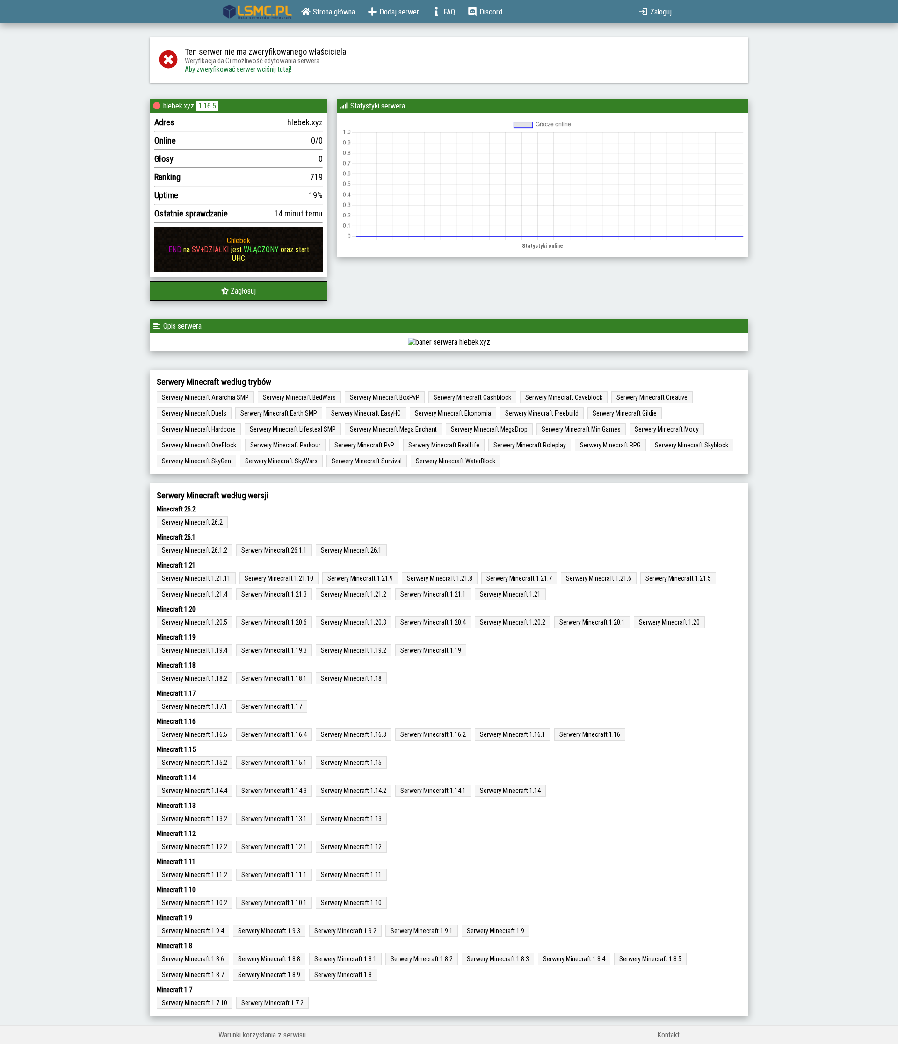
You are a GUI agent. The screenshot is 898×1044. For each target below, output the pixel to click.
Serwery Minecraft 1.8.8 (269, 959)
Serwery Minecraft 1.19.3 (274, 650)
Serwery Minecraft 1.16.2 (433, 734)
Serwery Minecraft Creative (652, 397)
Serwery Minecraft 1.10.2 (194, 903)
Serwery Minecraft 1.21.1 (433, 594)
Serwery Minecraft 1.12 (351, 846)
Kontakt (668, 1034)
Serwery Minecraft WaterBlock (455, 461)
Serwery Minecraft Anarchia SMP (205, 397)
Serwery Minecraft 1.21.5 (678, 578)
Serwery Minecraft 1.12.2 (194, 846)
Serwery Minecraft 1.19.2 (353, 650)
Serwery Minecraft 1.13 (351, 818)
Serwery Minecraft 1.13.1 (274, 818)
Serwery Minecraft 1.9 (495, 931)
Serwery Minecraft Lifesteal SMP (293, 429)
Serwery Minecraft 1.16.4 (274, 734)
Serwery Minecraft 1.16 (589, 734)
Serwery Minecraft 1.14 (510, 790)
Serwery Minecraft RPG (610, 445)
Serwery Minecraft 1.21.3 (274, 594)
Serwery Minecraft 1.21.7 (519, 578)
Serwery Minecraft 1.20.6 (274, 622)
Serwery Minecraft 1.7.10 (194, 1003)
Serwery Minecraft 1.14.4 (194, 790)
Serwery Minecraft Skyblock (691, 445)
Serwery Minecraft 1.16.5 (194, 734)
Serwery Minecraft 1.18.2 (194, 678)
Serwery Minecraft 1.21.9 (360, 578)
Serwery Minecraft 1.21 (510, 594)
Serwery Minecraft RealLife (443, 445)
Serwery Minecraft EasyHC (366, 413)
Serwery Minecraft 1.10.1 (274, 903)
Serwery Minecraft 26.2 (192, 522)
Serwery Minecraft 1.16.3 (353, 734)
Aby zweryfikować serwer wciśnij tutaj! (238, 69)
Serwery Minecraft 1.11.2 (194, 874)
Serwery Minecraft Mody (667, 429)
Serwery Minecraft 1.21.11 (196, 578)
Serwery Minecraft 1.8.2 (422, 959)
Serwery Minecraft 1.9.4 (193, 931)
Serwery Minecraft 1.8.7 (193, 975)
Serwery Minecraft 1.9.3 (269, 931)
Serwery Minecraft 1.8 (343, 975)
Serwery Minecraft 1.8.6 (193, 959)
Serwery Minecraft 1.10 (351, 903)
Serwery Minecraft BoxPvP (385, 397)
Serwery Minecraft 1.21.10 (279, 578)
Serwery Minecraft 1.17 (271, 706)
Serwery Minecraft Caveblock (563, 397)
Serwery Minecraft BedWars (299, 397)
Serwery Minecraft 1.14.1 (433, 790)
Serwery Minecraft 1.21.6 (598, 578)
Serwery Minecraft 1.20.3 (353, 622)
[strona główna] (257, 11)
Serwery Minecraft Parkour (285, 445)
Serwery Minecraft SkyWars (281, 461)
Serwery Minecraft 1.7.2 (272, 1003)
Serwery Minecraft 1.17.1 (194, 706)
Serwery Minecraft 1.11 (351, 874)
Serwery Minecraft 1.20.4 (433, 622)
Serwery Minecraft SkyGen (196, 461)
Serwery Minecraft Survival (367, 461)
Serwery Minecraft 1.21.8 (439, 578)
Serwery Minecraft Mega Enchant (393, 429)
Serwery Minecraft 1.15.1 (274, 762)
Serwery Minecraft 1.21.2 (353, 594)
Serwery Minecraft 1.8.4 (574, 959)
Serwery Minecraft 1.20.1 (592, 622)
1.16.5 (207, 105)
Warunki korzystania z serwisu (262, 1034)
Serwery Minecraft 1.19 (430, 650)
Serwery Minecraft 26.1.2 (194, 550)
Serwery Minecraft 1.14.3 (274, 790)
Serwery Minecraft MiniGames (581, 429)
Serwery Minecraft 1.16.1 (512, 734)
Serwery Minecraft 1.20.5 (194, 622)
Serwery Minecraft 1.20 (669, 622)
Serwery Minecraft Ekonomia (453, 413)
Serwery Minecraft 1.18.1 (274, 678)
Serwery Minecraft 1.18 (351, 678)
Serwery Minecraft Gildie (625, 413)
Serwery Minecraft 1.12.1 (274, 846)
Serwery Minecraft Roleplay (529, 445)
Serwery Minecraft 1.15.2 (194, 762)
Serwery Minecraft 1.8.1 (345, 959)
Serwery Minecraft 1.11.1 (274, 874)
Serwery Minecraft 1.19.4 (194, 650)
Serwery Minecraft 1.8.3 (498, 959)
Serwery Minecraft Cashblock (472, 397)
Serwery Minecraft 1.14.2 (353, 790)
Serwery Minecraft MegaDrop (489, 429)
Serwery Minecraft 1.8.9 (269, 975)
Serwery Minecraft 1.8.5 (650, 959)
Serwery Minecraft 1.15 (351, 762)
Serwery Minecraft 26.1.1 (274, 550)
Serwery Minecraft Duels (194, 413)
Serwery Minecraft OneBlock (199, 445)
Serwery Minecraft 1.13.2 (194, 818)
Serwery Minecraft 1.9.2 (345, 931)
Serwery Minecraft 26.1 (351, 550)
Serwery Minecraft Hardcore (199, 429)
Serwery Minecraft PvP (364, 445)
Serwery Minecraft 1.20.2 (512, 622)
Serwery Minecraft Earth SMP (278, 413)
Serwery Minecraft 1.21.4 (194, 594)
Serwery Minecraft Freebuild (542, 413)
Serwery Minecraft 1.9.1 (422, 931)
